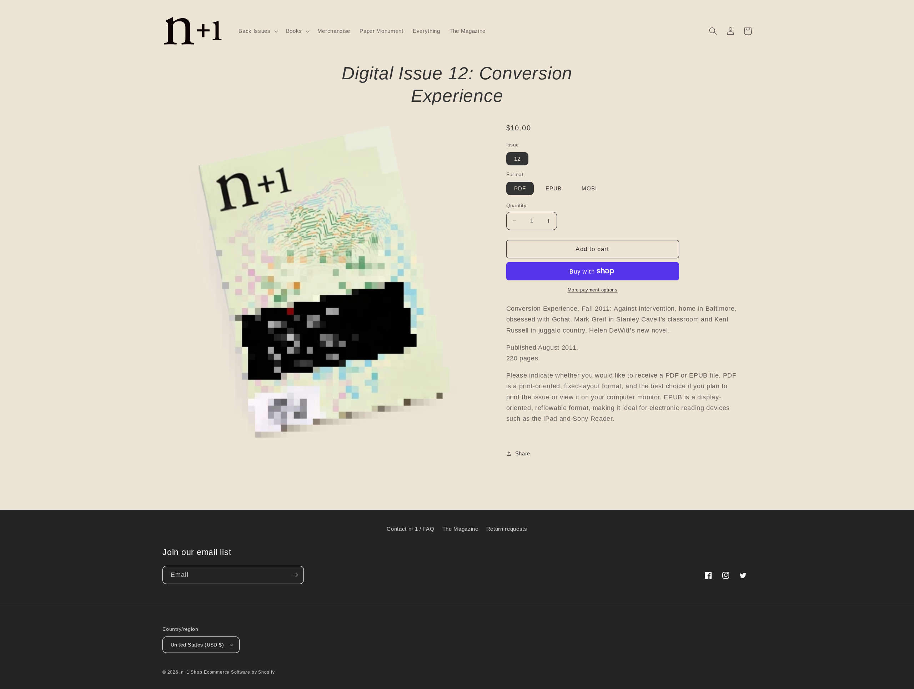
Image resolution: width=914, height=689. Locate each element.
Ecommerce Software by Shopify (239, 672)
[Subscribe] (294, 575)
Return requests (506, 529)
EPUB (554, 188)
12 (517, 159)
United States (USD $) (197, 645)
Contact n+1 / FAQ (410, 529)
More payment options (593, 290)
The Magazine (460, 529)
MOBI (589, 188)
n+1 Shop (191, 672)
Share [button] (522, 453)
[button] (257, 31)
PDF (520, 188)
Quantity (516, 205)
